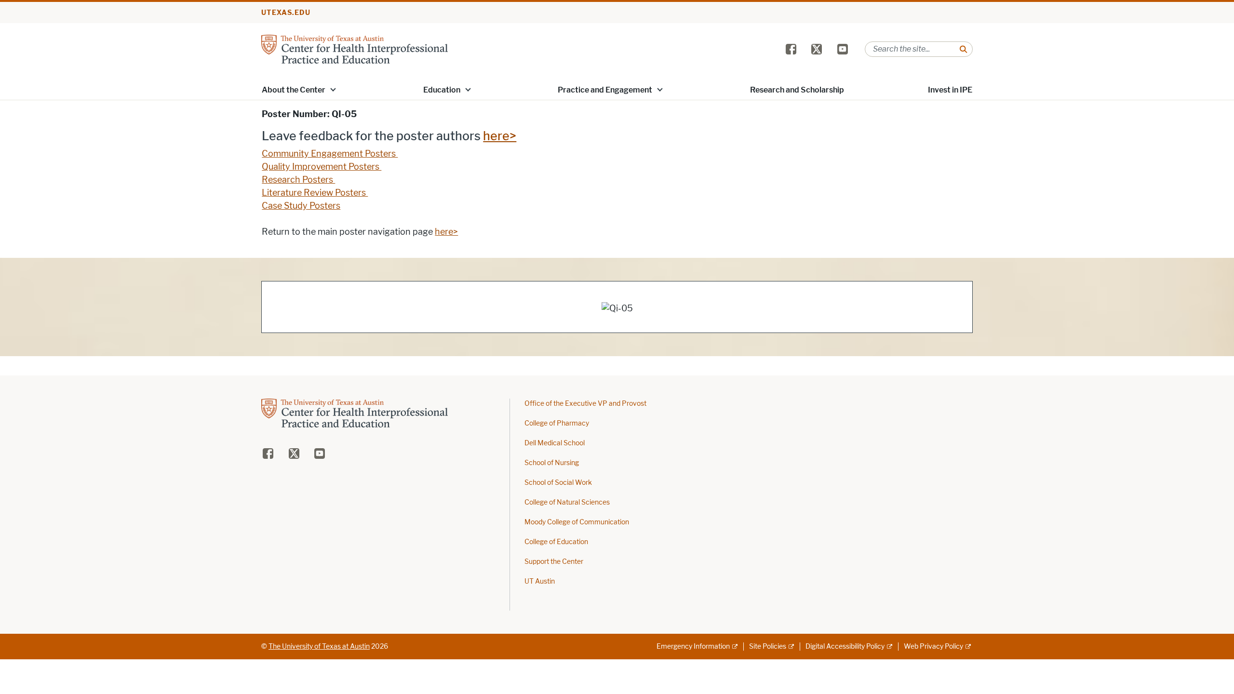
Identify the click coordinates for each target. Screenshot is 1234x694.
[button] (333, 89)
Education (441, 89)
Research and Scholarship (797, 89)
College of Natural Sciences (567, 502)
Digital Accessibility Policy (845, 646)
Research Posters (298, 179)
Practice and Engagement (605, 89)
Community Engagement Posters (330, 153)
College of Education (556, 542)
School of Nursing (551, 463)
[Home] (354, 48)
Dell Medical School (554, 443)
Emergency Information (693, 646)
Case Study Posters (301, 205)
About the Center (293, 89)
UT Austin (539, 581)
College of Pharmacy (556, 423)
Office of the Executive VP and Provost (585, 404)
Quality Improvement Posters (321, 166)
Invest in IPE (950, 89)
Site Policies (767, 646)
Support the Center (553, 562)
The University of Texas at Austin (319, 646)
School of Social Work (558, 483)
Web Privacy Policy (933, 646)
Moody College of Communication (576, 522)
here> (499, 136)
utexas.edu (285, 13)
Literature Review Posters (315, 192)
